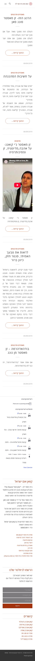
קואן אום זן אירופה (25, 624)
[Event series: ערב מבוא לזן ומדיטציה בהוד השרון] (18, 413)
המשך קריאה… (17, 52)
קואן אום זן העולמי (25, 621)
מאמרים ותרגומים (17, 14)
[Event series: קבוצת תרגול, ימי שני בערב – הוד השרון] (18, 426)
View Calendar (27, 467)
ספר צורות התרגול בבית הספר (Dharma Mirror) (18, 556)
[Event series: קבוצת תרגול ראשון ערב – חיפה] (18, 446)
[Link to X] (9, 658)
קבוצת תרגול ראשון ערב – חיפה (15, 450)
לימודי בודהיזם (28, 543)
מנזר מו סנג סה (26, 633)
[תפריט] (5, 4)
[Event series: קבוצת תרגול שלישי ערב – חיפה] (18, 438)
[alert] (17, 404)
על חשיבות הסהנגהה (17, 76)
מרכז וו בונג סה (26, 636)
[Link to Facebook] (7, 658)
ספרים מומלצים (28, 553)
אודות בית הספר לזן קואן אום (24, 535)
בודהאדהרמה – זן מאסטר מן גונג (17, 351)
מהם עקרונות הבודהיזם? (25, 551)
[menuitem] (9, 4)
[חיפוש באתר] (9, 4)
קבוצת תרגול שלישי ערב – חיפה (15, 442)
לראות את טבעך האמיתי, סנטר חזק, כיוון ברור (17, 256)
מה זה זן (30, 548)
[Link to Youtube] (4, 658)
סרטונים (18, 141)
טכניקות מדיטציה (27, 540)
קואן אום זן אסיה (26, 630)
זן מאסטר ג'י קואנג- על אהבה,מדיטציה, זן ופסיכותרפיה (17, 148)
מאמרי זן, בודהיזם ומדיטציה (24, 545)
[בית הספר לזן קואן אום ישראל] (20, 4)
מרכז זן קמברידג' (26, 639)
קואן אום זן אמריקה (25, 627)
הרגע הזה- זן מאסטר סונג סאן (17, 20)
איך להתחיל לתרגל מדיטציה (24, 537)
